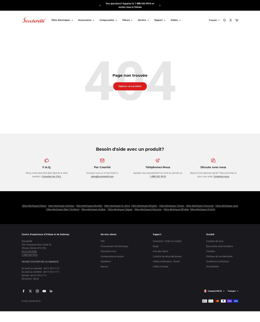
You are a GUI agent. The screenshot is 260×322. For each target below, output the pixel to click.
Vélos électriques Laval (226, 206)
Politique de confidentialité (219, 256)
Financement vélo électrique (114, 246)
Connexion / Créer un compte (167, 241)
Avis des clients (160, 251)
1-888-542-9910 (30, 255)
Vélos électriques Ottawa (34, 206)
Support (158, 20)
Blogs (155, 246)
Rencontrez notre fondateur (219, 246)
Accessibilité (212, 266)
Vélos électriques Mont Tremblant (62, 209)
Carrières (210, 251)
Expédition (106, 261)
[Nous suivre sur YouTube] (44, 291)
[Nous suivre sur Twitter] (30, 291)
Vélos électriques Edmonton (148, 209)
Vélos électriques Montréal (89, 206)
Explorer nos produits (130, 86)
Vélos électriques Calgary (120, 209)
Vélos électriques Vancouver (200, 206)
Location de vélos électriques (167, 256)
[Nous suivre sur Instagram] (37, 291)
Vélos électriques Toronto (172, 206)
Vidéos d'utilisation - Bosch (166, 261)
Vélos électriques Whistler (176, 209)
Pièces (126, 20)
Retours (104, 266)
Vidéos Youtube (160, 266)
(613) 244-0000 (29, 251)
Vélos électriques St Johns (117, 206)
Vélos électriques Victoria (202, 209)
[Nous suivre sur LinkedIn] (51, 291)
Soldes (174, 20)
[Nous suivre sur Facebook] (23, 291)
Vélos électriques (60, 20)
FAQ (103, 241)
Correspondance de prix (112, 256)
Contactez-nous (108, 251)
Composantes (107, 20)
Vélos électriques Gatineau (61, 206)
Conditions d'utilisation (217, 261)
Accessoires (84, 20)
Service (142, 20)
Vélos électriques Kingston (144, 206)
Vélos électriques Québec (93, 209)
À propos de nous (214, 241)
